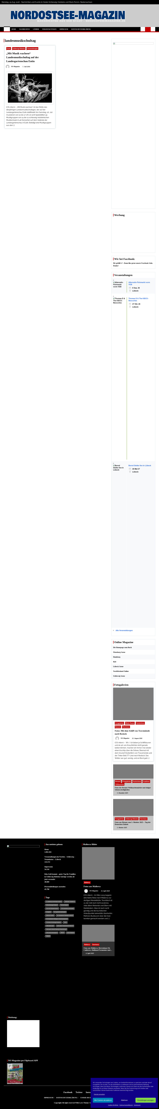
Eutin (8, 48)
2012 (62, 933)
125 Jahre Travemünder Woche (65, 925)
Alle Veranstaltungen (124, 630)
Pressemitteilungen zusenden (54, 887)
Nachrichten (24, 29)
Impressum (137, 1105)
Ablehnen (124, 1100)
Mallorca (87, 882)
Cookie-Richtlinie (113, 1105)
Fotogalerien (119, 723)
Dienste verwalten (99, 1094)
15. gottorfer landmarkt (60, 912)
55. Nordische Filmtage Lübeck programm (57, 919)
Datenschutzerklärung (126, 1105)
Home (14, 29)
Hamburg (116, 657)
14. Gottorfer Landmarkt (67, 908)
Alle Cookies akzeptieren (103, 1100)
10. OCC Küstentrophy (52, 908)
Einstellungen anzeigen (145, 1100)
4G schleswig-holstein (52, 905)
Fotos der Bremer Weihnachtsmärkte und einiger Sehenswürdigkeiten (133, 789)
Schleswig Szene (119, 676)
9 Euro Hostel (64, 905)
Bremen (117, 781)
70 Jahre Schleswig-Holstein (54, 922)
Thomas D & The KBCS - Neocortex (138, 299)
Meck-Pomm (130, 723)
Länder (36, 29)
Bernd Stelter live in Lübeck (139, 465)
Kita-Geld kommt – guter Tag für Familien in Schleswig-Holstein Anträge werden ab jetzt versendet (60, 876)
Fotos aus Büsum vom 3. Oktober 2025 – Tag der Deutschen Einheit (133, 823)
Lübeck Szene (118, 666)
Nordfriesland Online (121, 671)
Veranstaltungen (49, 29)
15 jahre (49, 912)
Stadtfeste (146, 781)
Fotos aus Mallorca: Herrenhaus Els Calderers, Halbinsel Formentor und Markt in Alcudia (97, 949)
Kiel (114, 662)
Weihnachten (119, 784)
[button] (143, 29)
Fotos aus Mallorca (92, 886)
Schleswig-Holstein (19, 48)
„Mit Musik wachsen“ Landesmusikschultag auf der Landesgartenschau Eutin (22, 57)
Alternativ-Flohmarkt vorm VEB (139, 283)
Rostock (117, 727)
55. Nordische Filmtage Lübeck (65, 915)
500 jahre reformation (52, 932)
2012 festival (70, 932)
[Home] (7, 29)
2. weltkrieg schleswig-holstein (54, 901)
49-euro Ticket (50, 915)
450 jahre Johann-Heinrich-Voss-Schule (56, 929)
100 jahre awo (50, 925)
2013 (48, 936)
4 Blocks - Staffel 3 (69, 901)
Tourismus (126, 727)
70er (65, 922)
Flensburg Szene (119, 652)
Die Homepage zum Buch (122, 647)
